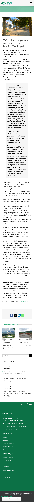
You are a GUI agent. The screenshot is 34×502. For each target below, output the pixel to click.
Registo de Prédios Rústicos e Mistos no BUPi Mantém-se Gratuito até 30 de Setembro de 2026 (7, 342)
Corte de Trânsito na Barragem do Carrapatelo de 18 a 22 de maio (25, 342)
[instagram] (26, 404)
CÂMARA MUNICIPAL (23, 301)
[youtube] (30, 404)
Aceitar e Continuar (12, 499)
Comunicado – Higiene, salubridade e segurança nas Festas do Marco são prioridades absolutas (17, 393)
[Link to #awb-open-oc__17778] (31, 3)
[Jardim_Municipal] (17, 26)
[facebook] (22, 404)
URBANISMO (5, 303)
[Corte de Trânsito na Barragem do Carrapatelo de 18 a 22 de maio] (25, 333)
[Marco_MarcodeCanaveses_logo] (6, 2)
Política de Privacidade (7, 496)
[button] (3, 339)
